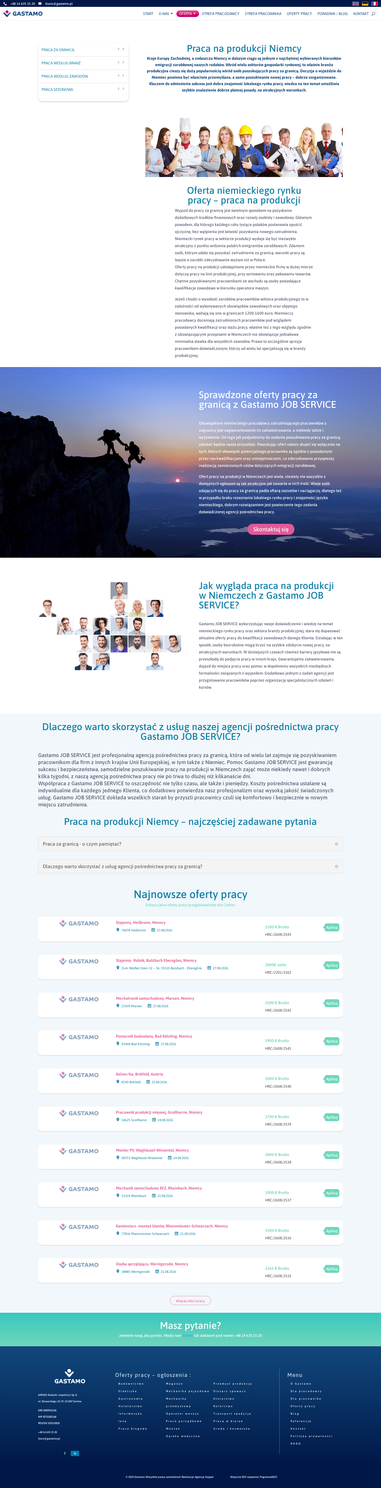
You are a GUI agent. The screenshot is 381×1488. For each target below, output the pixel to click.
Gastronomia (130, 1398)
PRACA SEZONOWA (57, 89)
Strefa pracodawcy (220, 13)
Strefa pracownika (263, 13)
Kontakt (361, 13)
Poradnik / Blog (333, 13)
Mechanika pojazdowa (188, 1391)
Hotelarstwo (130, 1406)
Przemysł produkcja (232, 1383)
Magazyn (174, 1383)
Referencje (301, 1421)
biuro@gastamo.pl (49, 1438)
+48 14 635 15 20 (47, 1432)
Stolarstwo (224, 1398)
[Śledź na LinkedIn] (75, 1453)
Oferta (185, 13)
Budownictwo (131, 1383)
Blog (295, 1413)
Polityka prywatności (312, 1436)
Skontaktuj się (271, 529)
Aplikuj (332, 927)
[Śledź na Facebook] (65, 1453)
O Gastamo (301, 1383)
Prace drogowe (133, 1428)
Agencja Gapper (204, 1477)
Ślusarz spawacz (229, 1391)
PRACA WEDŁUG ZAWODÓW (64, 76)
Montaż (173, 1428)
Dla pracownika (306, 1398)
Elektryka (127, 1391)
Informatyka (130, 1413)
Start (148, 13)
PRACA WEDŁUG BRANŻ (61, 63)
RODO (296, 1443)
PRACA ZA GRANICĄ (57, 50)
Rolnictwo (223, 1406)
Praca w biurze (228, 1421)
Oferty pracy (299, 13)
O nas (164, 13)
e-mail (188, 1335)
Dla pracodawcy (306, 1391)
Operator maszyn (183, 1413)
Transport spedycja (232, 1413)
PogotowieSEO (268, 1477)
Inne (122, 1421)
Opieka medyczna (183, 1436)
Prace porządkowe (184, 1421)
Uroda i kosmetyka (231, 1428)
